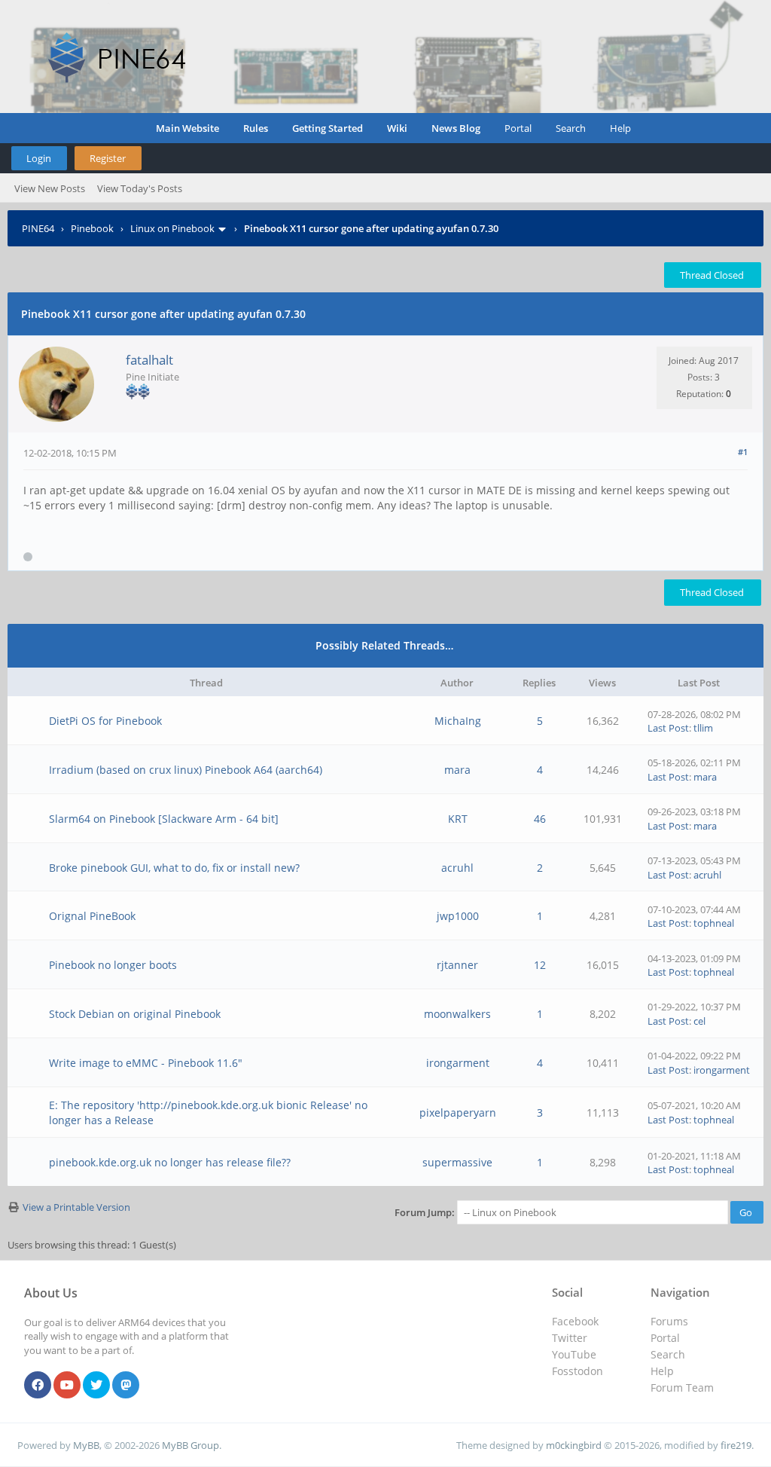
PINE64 (38, 228)
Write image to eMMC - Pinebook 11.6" (145, 1063)
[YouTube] (67, 1385)
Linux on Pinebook (172, 228)
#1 (743, 451)
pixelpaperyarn (457, 1112)
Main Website (187, 128)
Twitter (569, 1338)
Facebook (575, 1321)
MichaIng (457, 721)
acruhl (457, 867)
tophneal (713, 923)
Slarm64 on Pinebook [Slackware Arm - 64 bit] (164, 818)
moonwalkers (457, 1014)
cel (699, 1021)
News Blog (455, 128)
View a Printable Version (76, 1207)
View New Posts (49, 188)
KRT (458, 818)
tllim (703, 728)
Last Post (668, 728)
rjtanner (457, 965)
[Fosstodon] (125, 1385)
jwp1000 (458, 916)
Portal (518, 128)
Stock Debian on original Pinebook (135, 1014)
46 (540, 818)
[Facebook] (37, 1385)
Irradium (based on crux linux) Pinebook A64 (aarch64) (185, 770)
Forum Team (682, 1387)
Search (571, 128)
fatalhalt (149, 359)
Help (620, 128)
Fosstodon (577, 1371)
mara (457, 770)
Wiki (397, 128)
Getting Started (327, 128)
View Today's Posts (139, 188)
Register (108, 158)
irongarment (457, 1063)
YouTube (574, 1354)
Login (38, 158)
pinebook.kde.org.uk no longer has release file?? (170, 1162)
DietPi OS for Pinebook (105, 721)
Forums (669, 1321)
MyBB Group (190, 1445)
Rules (255, 128)
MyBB (86, 1445)
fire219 (736, 1445)
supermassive (457, 1162)
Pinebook (92, 228)
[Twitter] (96, 1385)
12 (540, 965)
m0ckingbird (574, 1445)
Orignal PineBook (92, 916)
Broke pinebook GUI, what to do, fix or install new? (174, 867)
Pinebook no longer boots (113, 965)
